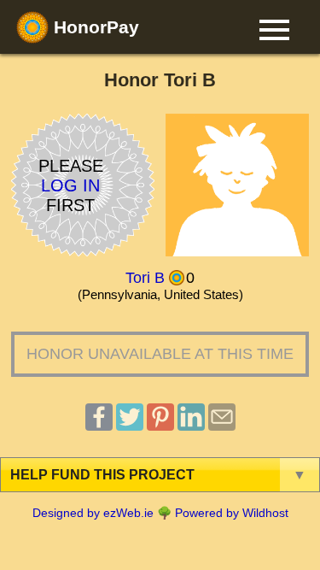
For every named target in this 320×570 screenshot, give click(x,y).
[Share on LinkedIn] (191, 426)
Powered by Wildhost (231, 513)
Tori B (145, 277)
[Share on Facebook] (99, 426)
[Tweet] (129, 426)
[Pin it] (160, 426)
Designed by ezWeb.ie (93, 513)
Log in (70, 184)
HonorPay (94, 27)
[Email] (222, 426)
